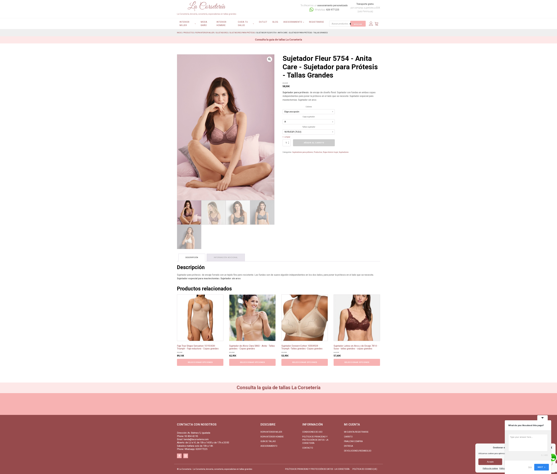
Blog (275, 22)
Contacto (307, 448)
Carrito (348, 437)
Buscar (358, 24)
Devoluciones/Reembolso (357, 451)
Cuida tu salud (243, 23)
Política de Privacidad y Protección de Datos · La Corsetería (315, 440)
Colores (309, 107)
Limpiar (287, 137)
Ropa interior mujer (204, 33)
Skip (530, 467)
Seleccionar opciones (200, 362)
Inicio (179, 33)
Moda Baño (204, 23)
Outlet (263, 22)
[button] (269, 59)
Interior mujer (184, 23)
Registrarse (316, 22)
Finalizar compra (353, 441)
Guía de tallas (268, 441)
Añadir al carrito (314, 143)
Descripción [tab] (192, 257)
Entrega (348, 446)
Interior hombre (221, 23)
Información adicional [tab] (226, 257)
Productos (188, 33)
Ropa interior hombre (272, 437)
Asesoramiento (292, 22)
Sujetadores (222, 33)
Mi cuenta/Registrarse (356, 432)
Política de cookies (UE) (364, 469)
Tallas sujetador (308, 127)
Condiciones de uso (312, 432)
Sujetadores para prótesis (242, 33)
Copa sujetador (309, 117)
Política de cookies (490, 468)
